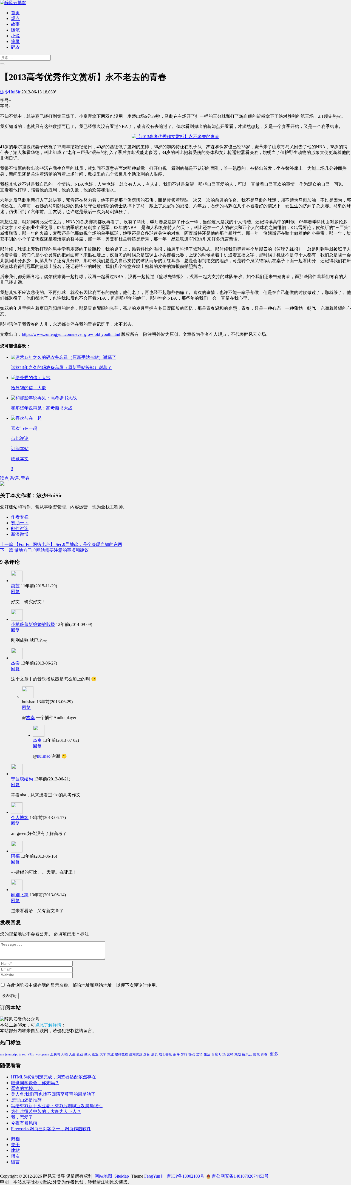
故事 (15, 24)
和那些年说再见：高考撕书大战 (41, 408)
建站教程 (121, 1054)
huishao (43, 756)
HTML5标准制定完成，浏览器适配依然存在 (53, 1077)
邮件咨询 (20, 528)
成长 (154, 1054)
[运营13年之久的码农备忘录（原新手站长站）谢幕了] (63, 357)
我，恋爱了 (22, 1117)
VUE (30, 1054)
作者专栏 (20, 517)
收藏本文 (20, 458)
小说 (15, 35)
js (20, 1054)
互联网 (55, 1054)
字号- (5, 106)
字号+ (5, 100)
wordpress (42, 1054)
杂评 (14, 478)
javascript (11, 1054)
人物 (64, 1054)
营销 (230, 1054)
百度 (214, 1054)
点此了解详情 (48, 1025)
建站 (15, 1150)
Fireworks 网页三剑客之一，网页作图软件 (51, 1128)
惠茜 (15, 585)
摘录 (15, 41)
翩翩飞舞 (20, 894)
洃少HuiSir (10, 92)
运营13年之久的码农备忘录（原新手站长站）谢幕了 (61, 367)
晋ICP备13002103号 (185, 1176)
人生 (72, 1054)
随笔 (15, 30)
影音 (146, 1054)
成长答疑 (165, 1054)
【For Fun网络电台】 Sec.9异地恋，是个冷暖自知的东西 (61, 544)
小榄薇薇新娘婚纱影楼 (33, 624)
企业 (80, 1054)
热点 (191, 1054)
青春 (25, 478)
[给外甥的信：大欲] (30, 377)
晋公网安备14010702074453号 (240, 1176)
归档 (15, 1139)
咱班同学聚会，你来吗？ (35, 1082)
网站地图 (103, 1176)
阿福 (15, 856)
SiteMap (121, 1176)
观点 (15, 18)
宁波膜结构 (22, 779)
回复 (15, 591)
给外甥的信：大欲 (28, 387)
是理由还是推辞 (26, 1100)
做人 (87, 1054)
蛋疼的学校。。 (26, 1088)
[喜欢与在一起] (26, 418)
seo (24, 1054)
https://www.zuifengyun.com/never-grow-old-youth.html (71, 334)
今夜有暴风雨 (24, 1123)
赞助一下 (20, 522)
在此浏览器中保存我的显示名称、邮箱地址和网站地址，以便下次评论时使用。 (83, 985)
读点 (4, 478)
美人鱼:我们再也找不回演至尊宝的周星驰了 (53, 1094)
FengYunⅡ (154, 1176)
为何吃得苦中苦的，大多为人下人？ (46, 1111)
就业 (110, 1054)
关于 (15, 1144)
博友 (15, 1156)
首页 (15, 12)
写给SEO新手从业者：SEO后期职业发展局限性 (57, 1105)
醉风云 (247, 1054)
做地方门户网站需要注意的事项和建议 (44, 550)
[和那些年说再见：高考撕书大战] (44, 398)
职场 (222, 1054)
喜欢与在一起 (24, 428)
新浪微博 (20, 534)
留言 (15, 1162)
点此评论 (20, 438)
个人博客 (20, 817)
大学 (103, 1054)
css (2, 1054)
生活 (207, 1054)
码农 (15, 47)
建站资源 (135, 1054)
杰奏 (15, 663)
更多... (276, 1054)
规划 (237, 1054)
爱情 (199, 1054)
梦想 (184, 1054)
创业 (95, 1054)
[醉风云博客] (13, 2)
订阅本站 (20, 448)
